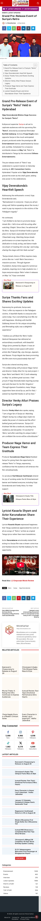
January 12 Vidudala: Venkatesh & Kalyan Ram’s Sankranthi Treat (25, 802)
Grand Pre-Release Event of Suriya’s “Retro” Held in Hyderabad (20, 69)
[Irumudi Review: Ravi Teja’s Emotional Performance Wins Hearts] (30, 682)
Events (5, 12)
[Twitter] (9, 28)
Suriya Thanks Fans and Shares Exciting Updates (19, 77)
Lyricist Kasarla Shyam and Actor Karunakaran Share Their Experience (18, 92)
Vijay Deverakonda (24, 588)
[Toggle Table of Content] (34, 65)
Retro (9, 588)
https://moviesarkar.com (24, 628)
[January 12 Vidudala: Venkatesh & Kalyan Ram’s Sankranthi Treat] (7, 801)
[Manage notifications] (36, 917)
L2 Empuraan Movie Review (22, 581)
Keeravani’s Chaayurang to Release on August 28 (9, 670)
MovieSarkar (11, 23)
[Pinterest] (19, 28)
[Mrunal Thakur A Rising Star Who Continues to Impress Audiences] (10, 682)
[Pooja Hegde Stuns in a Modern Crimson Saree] (10, 706)
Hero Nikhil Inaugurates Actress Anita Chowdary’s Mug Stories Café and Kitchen (10, 613)
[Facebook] (4, 28)
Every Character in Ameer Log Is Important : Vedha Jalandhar (29, 717)
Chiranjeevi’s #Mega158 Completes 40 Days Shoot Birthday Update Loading (24, 841)
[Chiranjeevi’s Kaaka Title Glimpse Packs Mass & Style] (30, 659)
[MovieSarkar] (3, 23)
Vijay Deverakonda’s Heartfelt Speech (18, 73)
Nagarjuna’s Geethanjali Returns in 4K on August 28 (25, 812)
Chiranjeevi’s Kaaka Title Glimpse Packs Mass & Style (29, 669)
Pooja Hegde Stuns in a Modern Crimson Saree (10, 716)
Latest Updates (14, 12)
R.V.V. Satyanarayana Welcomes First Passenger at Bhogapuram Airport (26, 851)
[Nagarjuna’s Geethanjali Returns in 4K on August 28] (7, 811)
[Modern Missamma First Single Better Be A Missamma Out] (7, 821)
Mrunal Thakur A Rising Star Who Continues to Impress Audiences (10, 694)
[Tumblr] (28, 28)
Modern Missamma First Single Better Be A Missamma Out (26, 822)
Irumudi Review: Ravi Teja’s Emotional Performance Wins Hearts (30, 694)
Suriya (21, 124)
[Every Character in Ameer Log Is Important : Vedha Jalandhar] (30, 706)
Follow (20, 731)
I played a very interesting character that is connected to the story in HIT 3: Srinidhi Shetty (30, 614)
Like (8, 731)
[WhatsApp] (14, 28)
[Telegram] (33, 28)
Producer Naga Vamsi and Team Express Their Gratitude (19, 87)
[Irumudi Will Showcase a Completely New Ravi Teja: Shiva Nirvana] (7, 831)
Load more (19, 858)
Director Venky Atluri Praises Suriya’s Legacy (18, 82)
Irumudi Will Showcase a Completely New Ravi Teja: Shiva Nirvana (25, 832)
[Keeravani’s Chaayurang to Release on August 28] (10, 659)
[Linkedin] (23, 28)
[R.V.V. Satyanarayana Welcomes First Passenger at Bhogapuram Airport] (7, 851)
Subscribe (33, 742)
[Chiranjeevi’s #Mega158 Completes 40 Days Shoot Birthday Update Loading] (7, 841)
